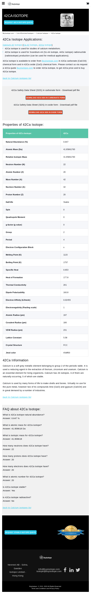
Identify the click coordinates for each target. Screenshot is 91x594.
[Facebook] (65, 570)
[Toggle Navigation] (3, 3)
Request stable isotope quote (20, 532)
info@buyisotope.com (49, 569)
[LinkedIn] (71, 570)
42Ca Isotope (55, 33)
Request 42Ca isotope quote (19, 22)
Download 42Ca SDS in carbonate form (45, 98)
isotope (12, 45)
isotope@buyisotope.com (49, 571)
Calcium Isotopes (42, 33)
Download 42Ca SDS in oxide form (45, 112)
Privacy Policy (54, 588)
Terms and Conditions (39, 588)
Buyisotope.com (8, 33)
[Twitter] (77, 570)
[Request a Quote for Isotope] (87, 3)
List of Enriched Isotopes (25, 33)
